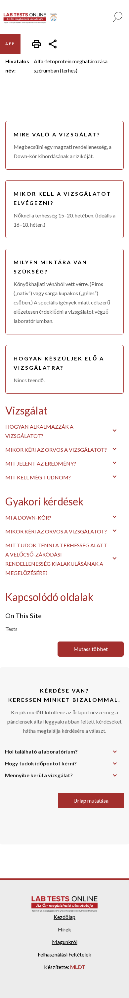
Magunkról (64, 942)
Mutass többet (90, 649)
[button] (64, 430)
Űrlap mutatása (90, 800)
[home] (33, 18)
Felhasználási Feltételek (64, 954)
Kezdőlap (64, 917)
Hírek (64, 929)
